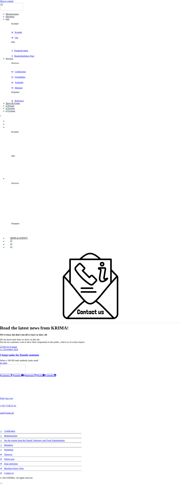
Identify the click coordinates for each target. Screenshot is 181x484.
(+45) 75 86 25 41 (8, 405)
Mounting (10, 16)
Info (7, 19)
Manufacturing (12, 14)
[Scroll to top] (1, 483)
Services (9, 58)
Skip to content (6, 1)
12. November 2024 (9, 349)
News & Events (13, 103)
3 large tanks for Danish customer (19, 354)
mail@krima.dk (7, 413)
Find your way (6, 398)
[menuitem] (10, 106)
